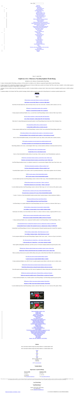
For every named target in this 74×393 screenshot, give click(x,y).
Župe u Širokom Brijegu (39, 39)
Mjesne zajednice (39, 40)
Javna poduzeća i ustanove (39, 28)
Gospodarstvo (39, 36)
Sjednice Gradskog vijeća (40, 16)
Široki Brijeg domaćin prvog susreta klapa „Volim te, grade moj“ (37, 184)
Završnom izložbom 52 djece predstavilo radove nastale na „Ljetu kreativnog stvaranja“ (37, 135)
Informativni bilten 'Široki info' (38, 320)
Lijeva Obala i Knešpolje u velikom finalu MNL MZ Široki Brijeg (37, 118)
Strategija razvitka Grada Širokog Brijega (38, 323)
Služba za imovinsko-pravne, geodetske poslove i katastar (40, 23)
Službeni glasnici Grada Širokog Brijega (38, 319)
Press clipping (38, 337)
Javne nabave (38, 317)
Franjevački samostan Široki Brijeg (38, 327)
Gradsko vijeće (39, 11)
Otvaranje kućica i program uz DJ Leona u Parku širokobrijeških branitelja (37, 192)
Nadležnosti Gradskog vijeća (40, 12)
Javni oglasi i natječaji (39, 29)
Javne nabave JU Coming (38, 318)
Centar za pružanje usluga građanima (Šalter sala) (40, 26)
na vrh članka (37, 94)
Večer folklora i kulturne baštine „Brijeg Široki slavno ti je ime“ (37, 234)
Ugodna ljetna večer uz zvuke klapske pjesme (37, 151)
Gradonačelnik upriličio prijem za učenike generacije (37, 127)
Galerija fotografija (39, 42)
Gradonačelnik (39, 7)
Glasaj (37, 350)
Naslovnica (38, 5)
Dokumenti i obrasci (38, 316)
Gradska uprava (38, 6)
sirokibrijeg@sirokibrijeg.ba (38, 389)
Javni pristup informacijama (39, 49)
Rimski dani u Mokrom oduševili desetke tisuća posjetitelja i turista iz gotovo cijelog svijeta (37, 250)
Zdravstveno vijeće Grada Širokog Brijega (38, 331)
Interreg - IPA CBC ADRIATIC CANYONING (38, 338)
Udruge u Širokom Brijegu (38, 334)
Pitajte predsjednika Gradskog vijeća (38, 311)
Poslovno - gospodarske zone (39, 31)
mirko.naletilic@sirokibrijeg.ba (45, 376)
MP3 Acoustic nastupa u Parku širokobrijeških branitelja (37, 176)
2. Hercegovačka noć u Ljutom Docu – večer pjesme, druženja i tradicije (37, 242)
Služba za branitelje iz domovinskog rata (40, 24)
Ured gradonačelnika (39, 9)
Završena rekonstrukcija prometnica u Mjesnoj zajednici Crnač (37, 168)
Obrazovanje (39, 37)
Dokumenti (38, 50)
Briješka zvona (38, 325)
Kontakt (38, 51)
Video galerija (38, 336)
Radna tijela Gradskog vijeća (40, 13)
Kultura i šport (39, 38)
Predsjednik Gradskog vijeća (39, 10)
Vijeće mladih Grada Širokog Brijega (38, 333)
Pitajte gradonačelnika (40, 8)
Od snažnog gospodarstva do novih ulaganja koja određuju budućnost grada (37, 143)
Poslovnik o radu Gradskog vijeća (40, 15)
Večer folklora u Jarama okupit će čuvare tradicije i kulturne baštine (37, 209)
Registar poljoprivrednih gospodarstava (38, 332)
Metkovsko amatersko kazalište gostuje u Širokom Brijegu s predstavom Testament (37, 275)
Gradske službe (38, 313)
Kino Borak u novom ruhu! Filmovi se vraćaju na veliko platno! (37, 102)
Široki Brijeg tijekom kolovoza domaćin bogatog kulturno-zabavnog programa (37, 267)
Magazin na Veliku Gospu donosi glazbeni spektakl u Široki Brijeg (37, 283)
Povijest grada (39, 33)
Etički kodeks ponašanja (40, 14)
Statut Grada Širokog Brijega (38, 321)
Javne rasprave (39, 30)
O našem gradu (38, 32)
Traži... (31, 3)
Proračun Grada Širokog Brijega (38, 322)
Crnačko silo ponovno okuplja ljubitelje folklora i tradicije (37, 258)
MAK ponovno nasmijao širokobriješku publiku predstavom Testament (37, 217)
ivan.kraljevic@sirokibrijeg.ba (30, 376)
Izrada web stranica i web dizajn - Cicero (12, 391)
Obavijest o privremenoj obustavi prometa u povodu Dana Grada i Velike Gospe (37, 159)
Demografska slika (39, 35)
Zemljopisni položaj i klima (39, 34)
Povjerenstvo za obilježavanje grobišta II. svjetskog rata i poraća (38, 330)
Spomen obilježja (39, 41)
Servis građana (39, 48)
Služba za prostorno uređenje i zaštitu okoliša (40, 22)
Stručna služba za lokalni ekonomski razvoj (40, 27)
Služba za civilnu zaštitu (40, 25)
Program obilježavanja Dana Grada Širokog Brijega (37, 201)
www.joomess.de (38, 362)
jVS (33, 362)
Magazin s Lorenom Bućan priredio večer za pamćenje (37, 110)
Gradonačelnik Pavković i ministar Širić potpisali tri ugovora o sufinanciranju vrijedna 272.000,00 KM (37, 225)
